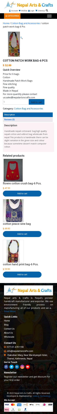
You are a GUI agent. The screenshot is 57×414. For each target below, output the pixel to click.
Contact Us (9, 328)
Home (6, 23)
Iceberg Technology (41, 396)
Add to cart (36, 102)
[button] (21, 37)
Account (14, 10)
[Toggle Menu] (49, 16)
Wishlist (24, 10)
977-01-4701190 (15, 347)
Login (32, 10)
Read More (9, 311)
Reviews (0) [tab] (9, 119)
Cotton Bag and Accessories (25, 23)
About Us (8, 333)
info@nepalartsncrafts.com (20, 351)
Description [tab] (9, 115)
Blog (6, 324)
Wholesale (9, 337)
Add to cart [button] (22, 193)
